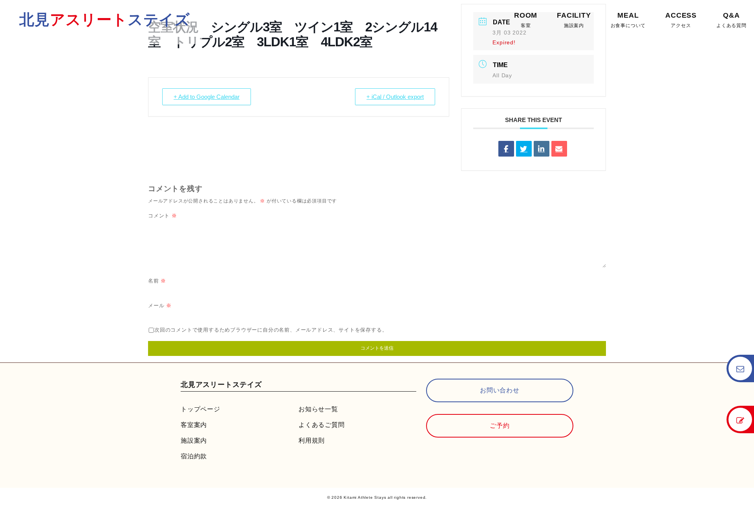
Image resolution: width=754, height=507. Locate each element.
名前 (157, 281)
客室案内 (194, 424)
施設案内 (194, 440)
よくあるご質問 (321, 424)
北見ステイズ (104, 19)
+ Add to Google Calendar (207, 96)
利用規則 (311, 440)
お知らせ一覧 (318, 409)
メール (160, 305)
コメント (162, 216)
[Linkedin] (541, 149)
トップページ (200, 409)
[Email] (559, 149)
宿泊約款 (194, 456)
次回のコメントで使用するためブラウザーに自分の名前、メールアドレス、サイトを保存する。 (270, 330)
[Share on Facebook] (506, 149)
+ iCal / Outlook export (395, 96)
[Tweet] (524, 149)
